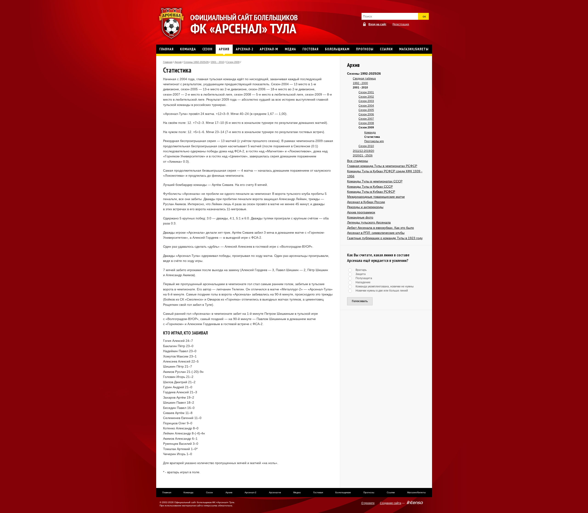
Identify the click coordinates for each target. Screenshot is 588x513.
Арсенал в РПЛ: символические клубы (375, 233)
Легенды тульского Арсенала (369, 222)
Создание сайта (390, 503)
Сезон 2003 (366, 101)
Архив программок (361, 212)
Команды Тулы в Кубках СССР (370, 186)
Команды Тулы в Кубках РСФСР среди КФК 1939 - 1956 (384, 173)
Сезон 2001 (366, 92)
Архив (178, 62)
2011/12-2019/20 (363, 151)
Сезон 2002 (366, 96)
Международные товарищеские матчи (376, 196)
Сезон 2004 (366, 105)
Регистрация (401, 24)
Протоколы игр (374, 141)
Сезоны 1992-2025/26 (196, 62)
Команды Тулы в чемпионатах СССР (374, 181)
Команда (370, 132)
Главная (167, 62)
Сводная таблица (364, 78)
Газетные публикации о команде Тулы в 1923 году (385, 238)
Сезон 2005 (366, 110)
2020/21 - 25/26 (363, 155)
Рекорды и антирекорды (365, 207)
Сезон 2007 (366, 118)
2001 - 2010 (217, 62)
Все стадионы (357, 161)
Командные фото (360, 217)
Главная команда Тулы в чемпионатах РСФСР (382, 166)
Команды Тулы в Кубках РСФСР (371, 191)
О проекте (368, 503)
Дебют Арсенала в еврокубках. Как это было (380, 228)
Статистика (372, 137)
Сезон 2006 (366, 114)
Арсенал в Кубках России (366, 202)
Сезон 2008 (366, 123)
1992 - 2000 (360, 83)
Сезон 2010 (366, 146)
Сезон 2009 (233, 62)
